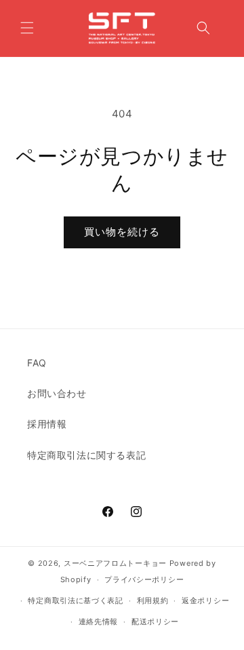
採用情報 (46, 423)
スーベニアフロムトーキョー (116, 563)
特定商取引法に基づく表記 (75, 600)
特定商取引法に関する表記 (86, 455)
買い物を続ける (122, 231)
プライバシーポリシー (144, 579)
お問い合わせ (57, 393)
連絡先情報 (99, 621)
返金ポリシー (205, 600)
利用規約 (153, 600)
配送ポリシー (155, 621)
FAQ (37, 362)
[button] (27, 28)
